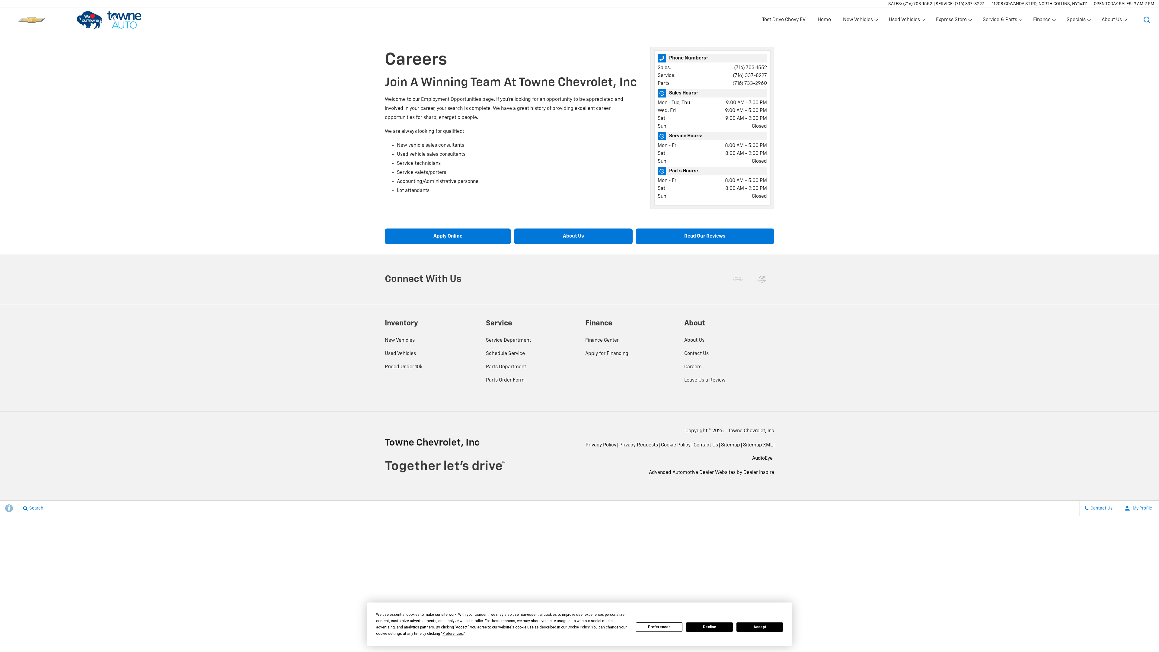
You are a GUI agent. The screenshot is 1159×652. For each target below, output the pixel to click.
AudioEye (762, 458)
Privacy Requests (638, 445)
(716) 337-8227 (750, 75)
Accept (759, 627)
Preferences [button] (452, 633)
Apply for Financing (606, 353)
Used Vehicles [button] (904, 21)
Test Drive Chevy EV (784, 20)
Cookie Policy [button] (578, 627)
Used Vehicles (400, 353)
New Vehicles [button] (858, 21)
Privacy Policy (601, 445)
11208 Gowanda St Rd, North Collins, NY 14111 (1040, 4)
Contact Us (696, 353)
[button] (1147, 20)
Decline (709, 627)
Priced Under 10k (404, 367)
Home (824, 20)
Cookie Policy (676, 445)
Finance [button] (1042, 21)
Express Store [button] (951, 21)
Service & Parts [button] (999, 21)
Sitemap (730, 445)
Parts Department (506, 367)
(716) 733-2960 (750, 83)
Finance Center (602, 340)
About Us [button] (1111, 21)
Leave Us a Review (705, 380)
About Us (694, 340)
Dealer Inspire (758, 472)
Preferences (659, 627)
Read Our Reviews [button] (705, 236)
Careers (692, 367)
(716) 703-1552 (750, 68)
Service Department (508, 340)
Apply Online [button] (447, 236)
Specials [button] (1076, 21)
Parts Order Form (505, 380)
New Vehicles (400, 340)
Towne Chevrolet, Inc (751, 431)
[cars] (738, 279)
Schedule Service (505, 353)
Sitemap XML (758, 445)
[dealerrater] (762, 279)
